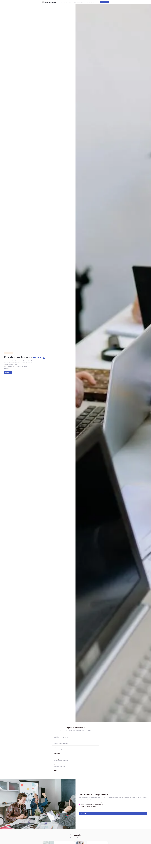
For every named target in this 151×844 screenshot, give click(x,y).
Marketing (86, 2)
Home (61, 2)
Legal (75, 2)
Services (94, 2)
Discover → (7, 372)
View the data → (104, 2)
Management (80, 2)
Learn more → (84, 813)
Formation (70, 2)
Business (65, 2)
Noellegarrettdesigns (49, 2)
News (90, 2)
